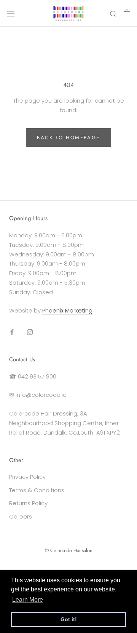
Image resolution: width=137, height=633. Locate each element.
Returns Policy (28, 503)
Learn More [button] (27, 599)
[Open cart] (127, 13)
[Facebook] (12, 332)
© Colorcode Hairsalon (68, 550)
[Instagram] (30, 332)
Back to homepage (68, 137)
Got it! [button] (69, 619)
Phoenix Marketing (67, 310)
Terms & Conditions (36, 490)
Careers (20, 516)
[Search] (113, 13)
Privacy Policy (27, 477)
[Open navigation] (10, 13)
